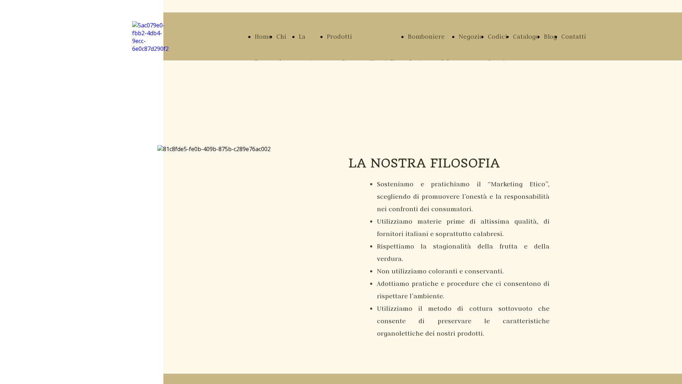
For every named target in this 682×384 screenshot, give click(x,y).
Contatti (573, 37)
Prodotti (339, 37)
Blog (550, 37)
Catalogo (526, 37)
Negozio (471, 37)
